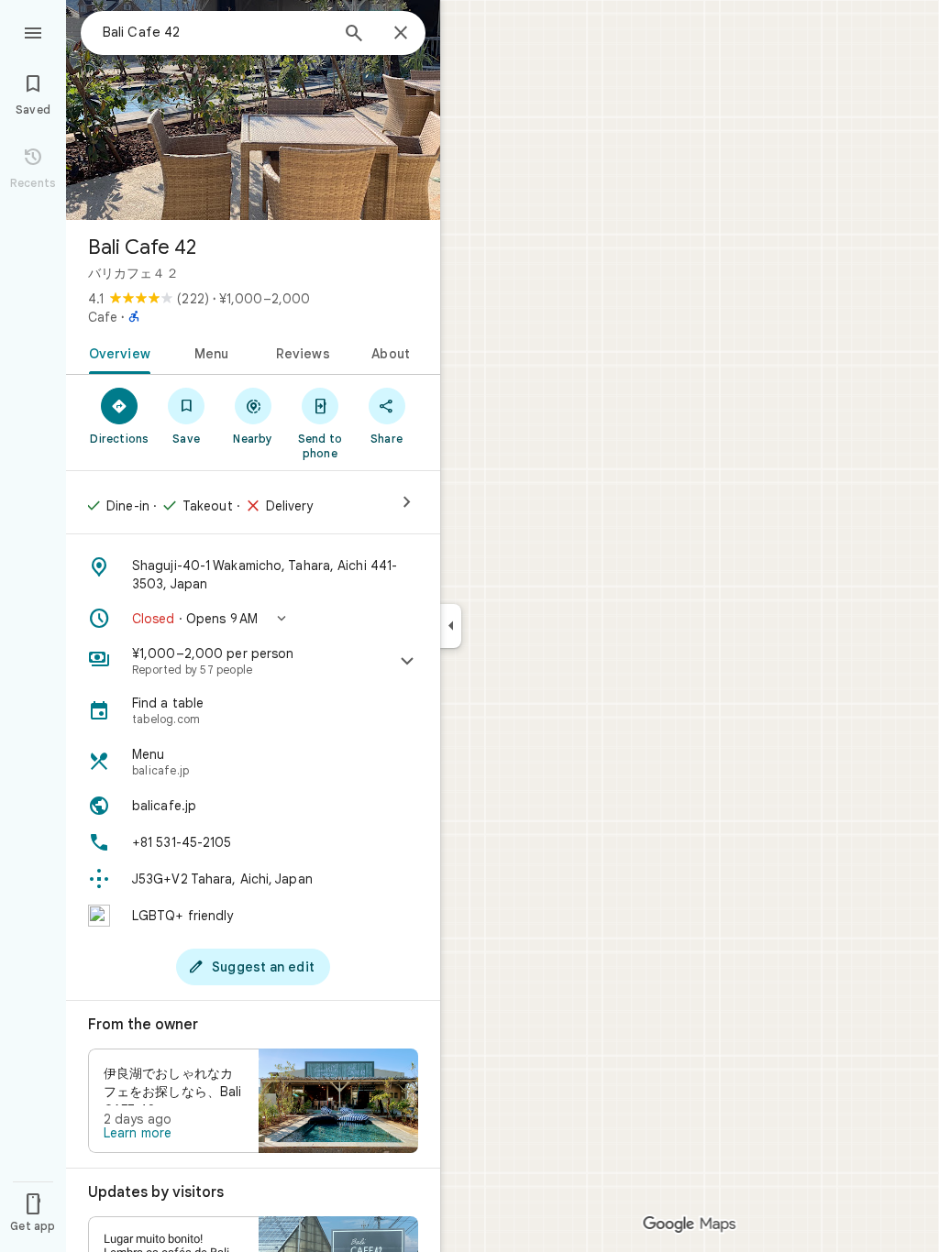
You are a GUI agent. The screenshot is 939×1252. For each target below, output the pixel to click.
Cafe (102, 317)
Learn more (137, 1133)
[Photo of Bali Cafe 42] (253, 110)
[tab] (116, 352)
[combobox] (215, 32)
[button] (253, 618)
